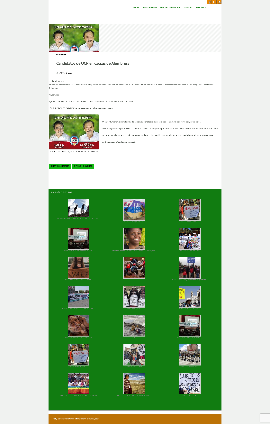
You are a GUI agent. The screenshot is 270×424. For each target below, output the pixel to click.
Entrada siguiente (83, 166)
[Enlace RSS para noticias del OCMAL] (219, 2)
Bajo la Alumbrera (60, 152)
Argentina (61, 54)
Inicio (136, 7)
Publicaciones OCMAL (170, 7)
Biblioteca (201, 7)
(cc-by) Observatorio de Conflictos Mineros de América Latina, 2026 (76, 419)
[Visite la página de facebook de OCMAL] (209, 2)
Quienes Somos (149, 7)
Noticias (188, 7)
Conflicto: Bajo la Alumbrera (84, 152)
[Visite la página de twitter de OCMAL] (214, 2)
